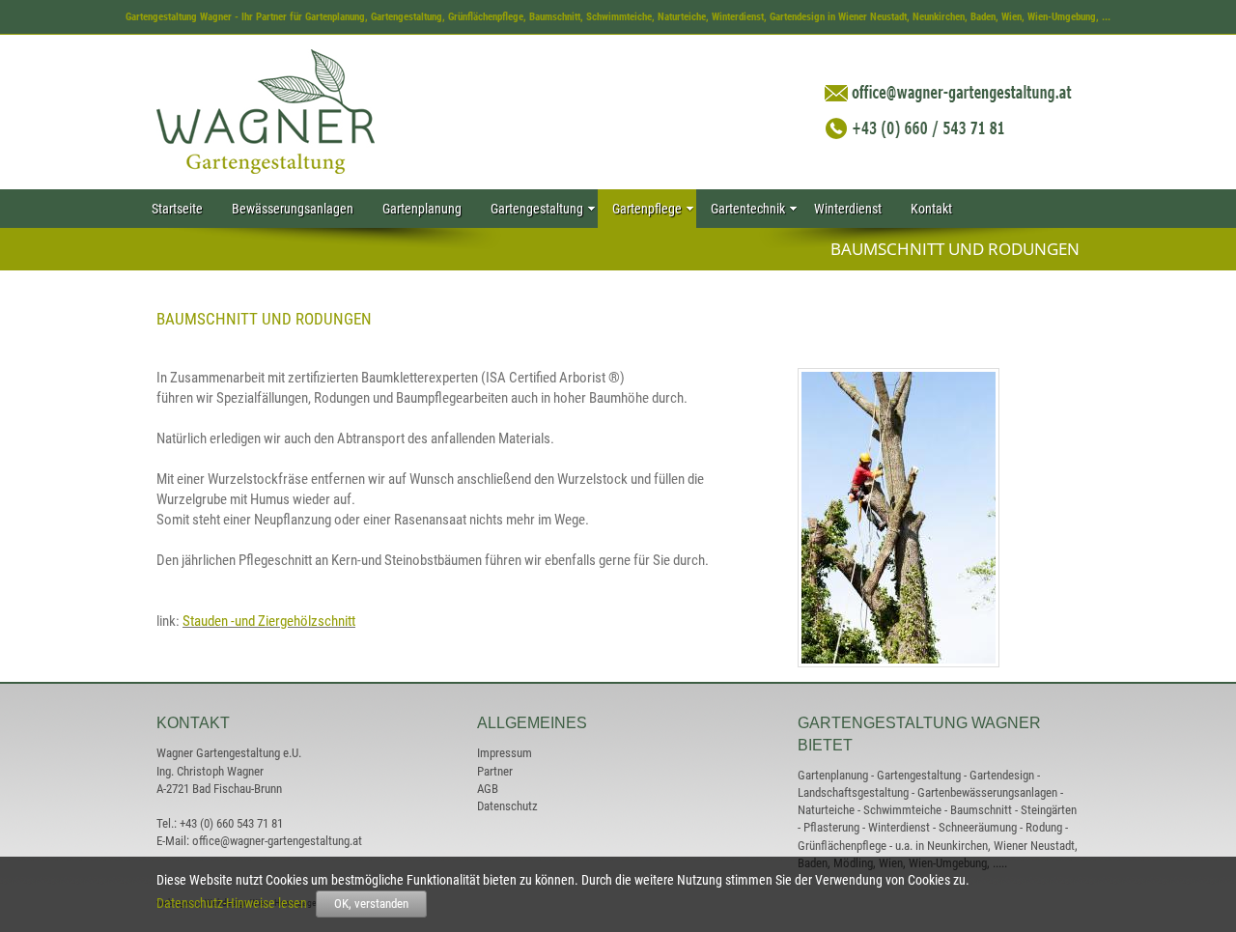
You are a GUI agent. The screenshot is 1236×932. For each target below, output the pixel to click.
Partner (495, 771)
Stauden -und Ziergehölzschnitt (269, 621)
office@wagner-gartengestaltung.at (277, 840)
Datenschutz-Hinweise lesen (234, 903)
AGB (487, 788)
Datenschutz (507, 806)
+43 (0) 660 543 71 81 (231, 823)
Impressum (504, 753)
